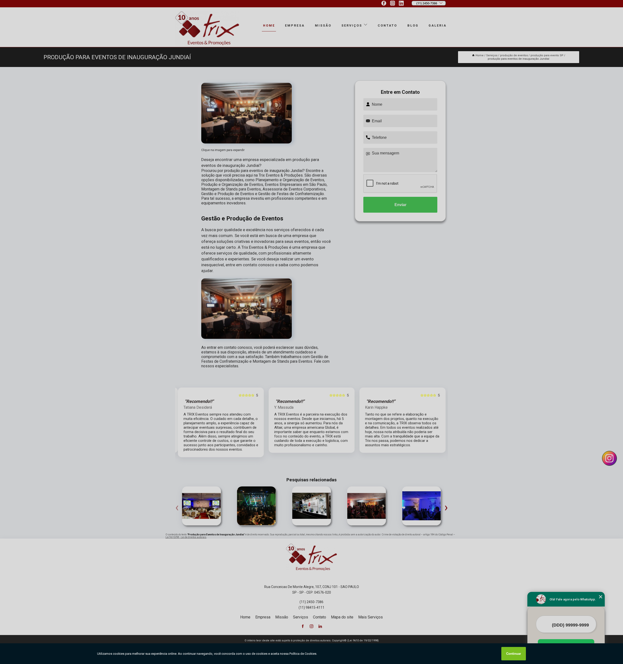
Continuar (513, 653)
